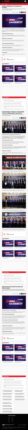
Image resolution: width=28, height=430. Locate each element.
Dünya (9, 421)
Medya (12, 417)
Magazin (12, 419)
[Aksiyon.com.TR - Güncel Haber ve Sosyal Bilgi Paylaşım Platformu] (6, 1)
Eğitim (12, 420)
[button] (2, 1)
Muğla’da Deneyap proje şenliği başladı (9, 100)
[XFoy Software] (3, 424)
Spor (8, 422)
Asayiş (9, 417)
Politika (9, 419)
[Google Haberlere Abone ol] (17, 12)
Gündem (9, 418)
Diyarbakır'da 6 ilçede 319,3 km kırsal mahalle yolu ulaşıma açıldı (12, 103)
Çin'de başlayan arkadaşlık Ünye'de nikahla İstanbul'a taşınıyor (12, 273)
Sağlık (12, 418)
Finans (9, 420)
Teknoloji (13, 421)
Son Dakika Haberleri (11, 415)
